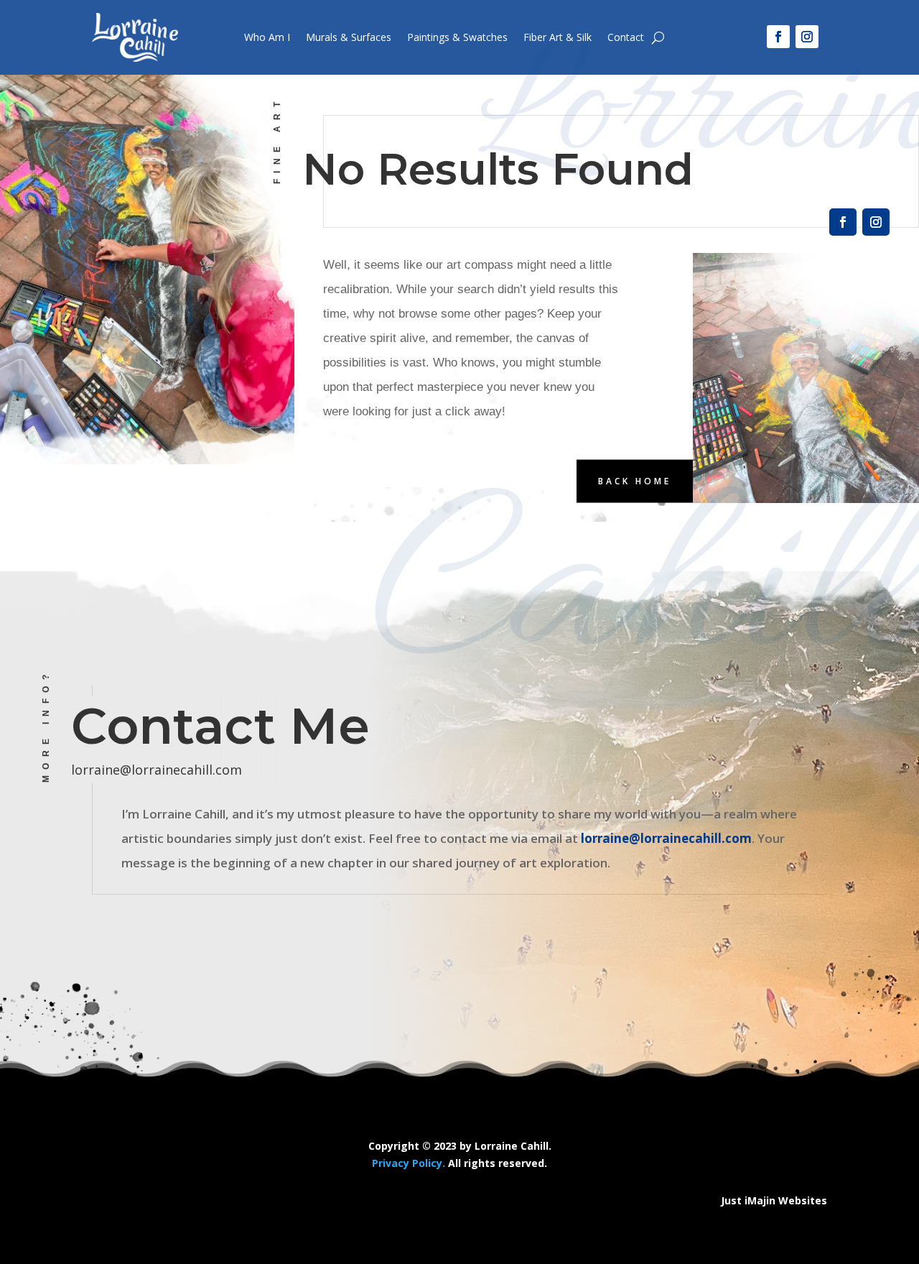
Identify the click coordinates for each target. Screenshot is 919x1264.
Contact (625, 37)
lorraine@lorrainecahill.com (156, 769)
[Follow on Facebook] (778, 36)
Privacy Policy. (408, 1163)
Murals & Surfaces (348, 37)
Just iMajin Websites (774, 1200)
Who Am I (267, 37)
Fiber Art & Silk (557, 37)
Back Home (634, 480)
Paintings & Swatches (457, 37)
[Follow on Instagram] (807, 36)
